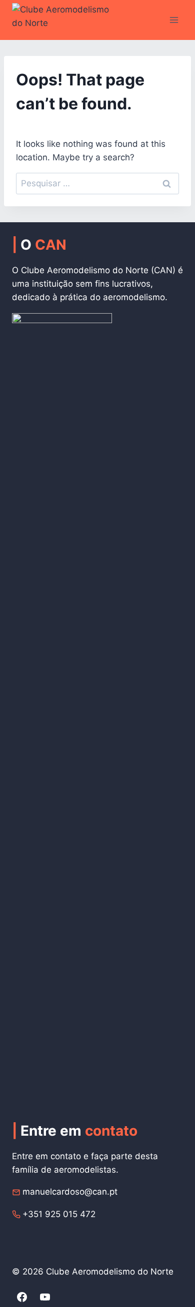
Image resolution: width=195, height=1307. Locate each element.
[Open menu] (173, 19)
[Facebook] (22, 1297)
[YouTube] (45, 1297)
